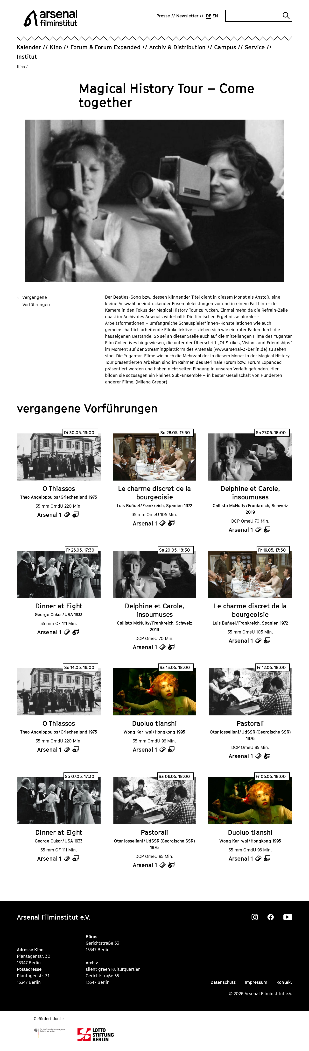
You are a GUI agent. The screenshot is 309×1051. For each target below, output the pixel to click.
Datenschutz (223, 982)
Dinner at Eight (59, 606)
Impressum (256, 982)
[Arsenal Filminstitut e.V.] (50, 18)
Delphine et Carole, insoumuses (250, 492)
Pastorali (250, 723)
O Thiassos (58, 488)
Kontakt (284, 982)
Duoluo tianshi (154, 723)
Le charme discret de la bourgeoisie (154, 492)
